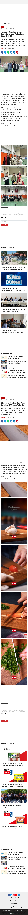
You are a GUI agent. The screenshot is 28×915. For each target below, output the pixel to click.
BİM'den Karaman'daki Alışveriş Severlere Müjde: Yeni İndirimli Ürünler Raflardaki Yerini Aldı (12, 785)
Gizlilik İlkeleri (13, 900)
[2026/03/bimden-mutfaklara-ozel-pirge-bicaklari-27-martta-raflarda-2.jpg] (14, 521)
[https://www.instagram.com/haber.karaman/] (14, 895)
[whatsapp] (8, 52)
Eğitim (8, 23)
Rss (5, 897)
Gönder (5, 225)
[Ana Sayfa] (1, 23)
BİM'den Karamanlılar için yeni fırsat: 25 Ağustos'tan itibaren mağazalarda (12, 764)
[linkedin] (14, 52)
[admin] (19, 895)
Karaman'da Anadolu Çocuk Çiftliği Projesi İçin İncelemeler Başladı (13, 268)
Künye (8, 897)
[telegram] (11, 52)
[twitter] (5, 52)
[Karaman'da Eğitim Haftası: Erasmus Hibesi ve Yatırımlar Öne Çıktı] (14, 279)
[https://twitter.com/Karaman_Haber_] (11, 895)
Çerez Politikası (19, 897)
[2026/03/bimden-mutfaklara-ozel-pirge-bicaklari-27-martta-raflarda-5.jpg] (14, 662)
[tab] (4, 209)
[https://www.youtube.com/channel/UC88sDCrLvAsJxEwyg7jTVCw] (16, 895)
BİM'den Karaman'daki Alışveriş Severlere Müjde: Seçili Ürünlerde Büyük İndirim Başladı (13, 827)
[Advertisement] (14, 13)
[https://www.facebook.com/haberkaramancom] (9, 895)
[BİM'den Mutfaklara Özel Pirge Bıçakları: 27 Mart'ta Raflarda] (14, 433)
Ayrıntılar (12, 913)
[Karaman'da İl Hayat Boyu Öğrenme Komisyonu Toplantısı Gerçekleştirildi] (14, 300)
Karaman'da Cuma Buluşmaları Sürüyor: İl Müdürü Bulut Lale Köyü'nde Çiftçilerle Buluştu (12, 806)
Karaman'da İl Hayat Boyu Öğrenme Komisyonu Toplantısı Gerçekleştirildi (14, 310)
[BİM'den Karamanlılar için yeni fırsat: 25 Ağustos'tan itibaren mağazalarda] (14, 754)
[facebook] (2, 52)
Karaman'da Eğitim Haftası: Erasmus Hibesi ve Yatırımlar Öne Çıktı (13, 289)
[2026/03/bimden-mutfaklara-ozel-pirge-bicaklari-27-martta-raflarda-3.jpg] (14, 568)
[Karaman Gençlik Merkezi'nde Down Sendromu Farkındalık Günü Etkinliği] (14, 64)
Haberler (4, 23)
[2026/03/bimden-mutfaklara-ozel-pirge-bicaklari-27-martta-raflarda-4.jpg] (14, 615)
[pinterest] (17, 52)
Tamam (17, 913)
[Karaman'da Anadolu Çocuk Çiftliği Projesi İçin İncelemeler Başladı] (14, 258)
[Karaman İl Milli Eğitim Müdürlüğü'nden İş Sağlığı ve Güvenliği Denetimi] (14, 321)
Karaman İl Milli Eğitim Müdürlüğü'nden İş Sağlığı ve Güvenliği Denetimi (11, 331)
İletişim (12, 897)
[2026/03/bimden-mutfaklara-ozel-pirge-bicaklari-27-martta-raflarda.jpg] (14, 489)
